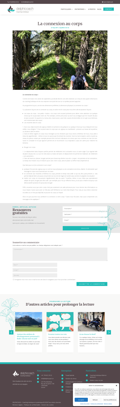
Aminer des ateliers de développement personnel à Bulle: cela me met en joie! (28, 336)
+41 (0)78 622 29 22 (14, 2)
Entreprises (79, 9)
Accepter (81, 400)
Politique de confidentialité (96, 403)
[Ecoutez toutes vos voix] (60, 321)
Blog (99, 9)
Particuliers (66, 9)
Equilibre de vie (64, 27)
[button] (116, 385)
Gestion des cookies (85, 403)
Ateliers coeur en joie (96, 380)
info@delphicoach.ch (28, 2)
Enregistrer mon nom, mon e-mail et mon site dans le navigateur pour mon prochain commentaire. (45, 280)
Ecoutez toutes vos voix (57, 334)
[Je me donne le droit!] (91, 321)
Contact (108, 9)
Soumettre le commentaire (92, 284)
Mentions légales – (18, 405)
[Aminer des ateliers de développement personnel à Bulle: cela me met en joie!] (28, 321)
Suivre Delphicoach (108, 2)
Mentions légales (108, 403)
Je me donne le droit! (88, 334)
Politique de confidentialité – (32, 405)
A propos (91, 9)
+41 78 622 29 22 (46, 375)
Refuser (95, 400)
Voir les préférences (110, 400)
